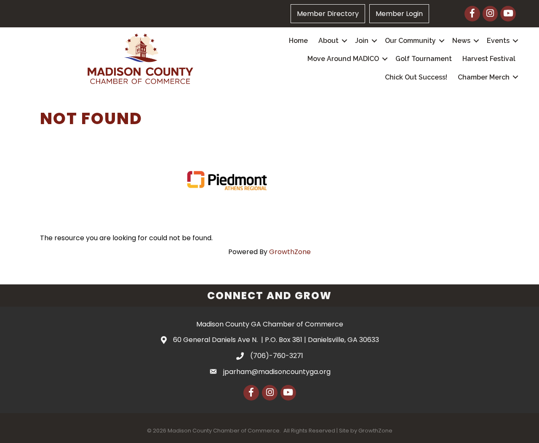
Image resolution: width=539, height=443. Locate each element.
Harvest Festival (488, 59)
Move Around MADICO (343, 59)
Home (298, 41)
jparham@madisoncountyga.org (277, 372)
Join (361, 41)
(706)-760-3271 (276, 356)
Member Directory (328, 14)
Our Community (410, 41)
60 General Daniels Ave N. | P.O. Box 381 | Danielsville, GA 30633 (276, 340)
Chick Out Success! (416, 77)
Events (498, 41)
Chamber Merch (484, 77)
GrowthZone (290, 252)
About (328, 41)
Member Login (399, 14)
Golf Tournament (423, 59)
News (461, 41)
